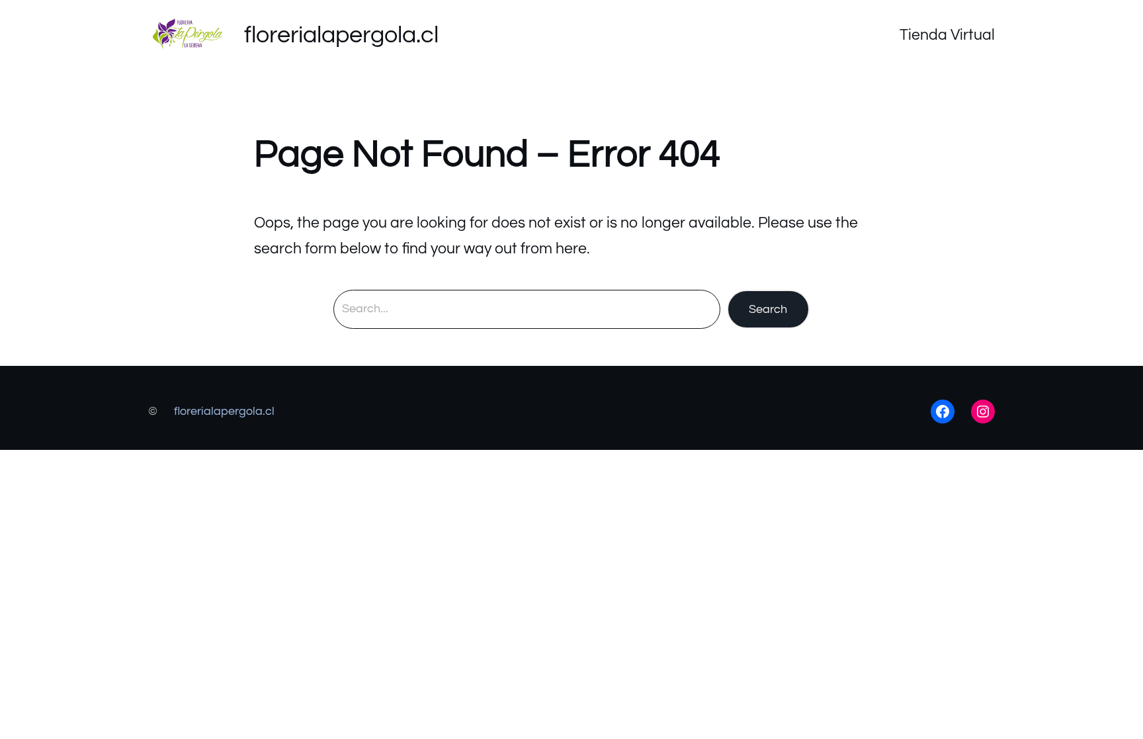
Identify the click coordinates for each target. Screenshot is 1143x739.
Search (768, 309)
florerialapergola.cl (341, 35)
